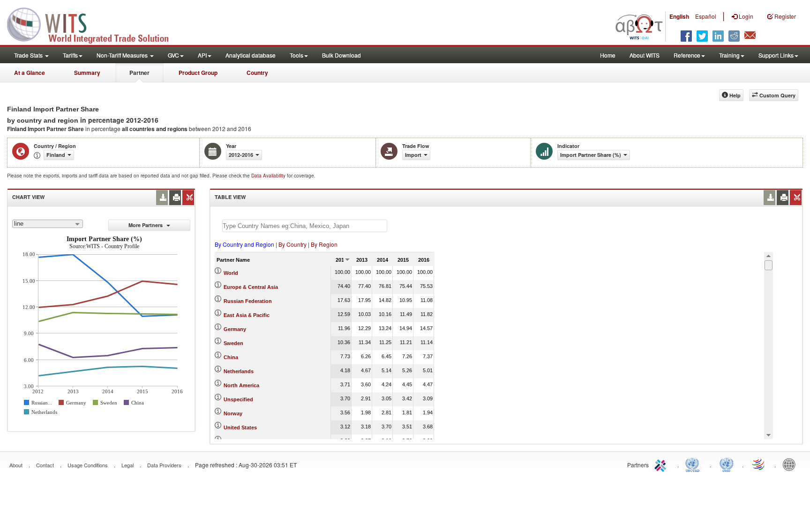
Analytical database (250, 55)
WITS (94, 23)
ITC (661, 464)
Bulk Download (341, 55)
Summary (87, 72)
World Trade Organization (759, 464)
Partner (139, 72)
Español (705, 16)
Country (257, 72)
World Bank (791, 464)
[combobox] (47, 224)
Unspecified (238, 399)
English (679, 16)
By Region (324, 244)
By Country (292, 244)
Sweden (233, 343)
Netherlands (239, 371)
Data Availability (269, 175)
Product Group (198, 72)
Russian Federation (248, 301)
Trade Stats (29, 55)
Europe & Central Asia (251, 287)
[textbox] (304, 226)
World (231, 273)
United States (240, 427)
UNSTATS (726, 464)
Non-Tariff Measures (123, 55)
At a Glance (29, 72)
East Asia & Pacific (247, 315)
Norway (233, 413)
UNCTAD (694, 464)
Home (607, 55)
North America (241, 385)
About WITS (645, 55)
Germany (235, 329)
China (231, 357)
